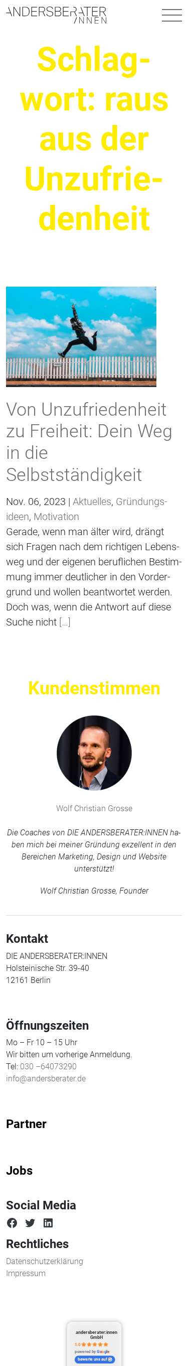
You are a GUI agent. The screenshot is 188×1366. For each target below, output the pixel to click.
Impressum (26, 1273)
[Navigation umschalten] (172, 15)
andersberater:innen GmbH (96, 1334)
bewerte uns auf (92, 1359)
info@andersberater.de (46, 1078)
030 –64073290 (48, 1066)
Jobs (19, 1171)
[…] (64, 622)
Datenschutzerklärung (44, 1261)
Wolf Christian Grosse (94, 808)
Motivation (56, 517)
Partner (26, 1124)
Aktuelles (92, 501)
